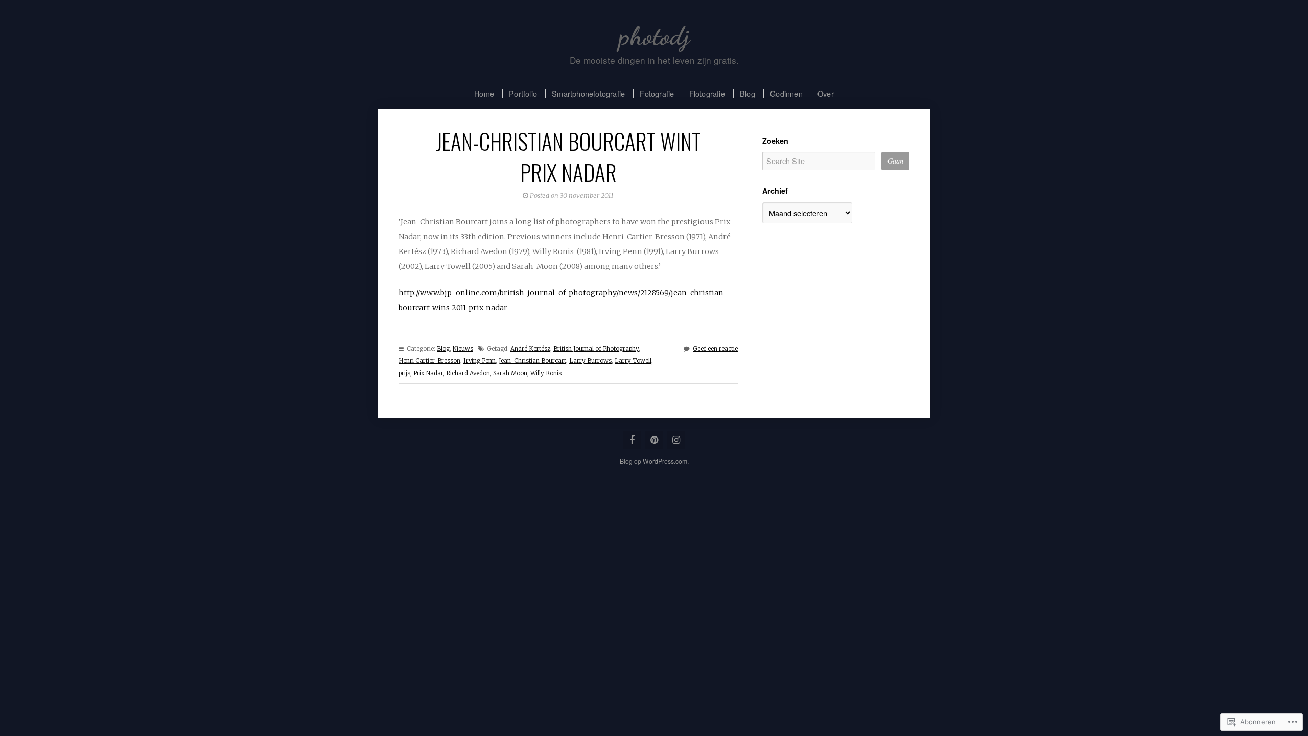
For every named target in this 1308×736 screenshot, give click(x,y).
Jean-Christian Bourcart (532, 360)
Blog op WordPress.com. (654, 460)
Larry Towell (633, 360)
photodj (654, 36)
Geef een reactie (715, 348)
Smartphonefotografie (588, 93)
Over (826, 93)
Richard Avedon (468, 373)
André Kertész (530, 348)
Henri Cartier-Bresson (429, 360)
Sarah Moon (510, 373)
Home (484, 93)
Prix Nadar (428, 373)
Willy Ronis (546, 373)
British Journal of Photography (596, 348)
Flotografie (707, 93)
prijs (404, 373)
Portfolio (523, 93)
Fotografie (657, 93)
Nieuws (463, 348)
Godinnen (786, 93)
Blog (747, 93)
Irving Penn (479, 360)
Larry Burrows (590, 360)
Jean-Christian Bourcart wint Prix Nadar (568, 156)
